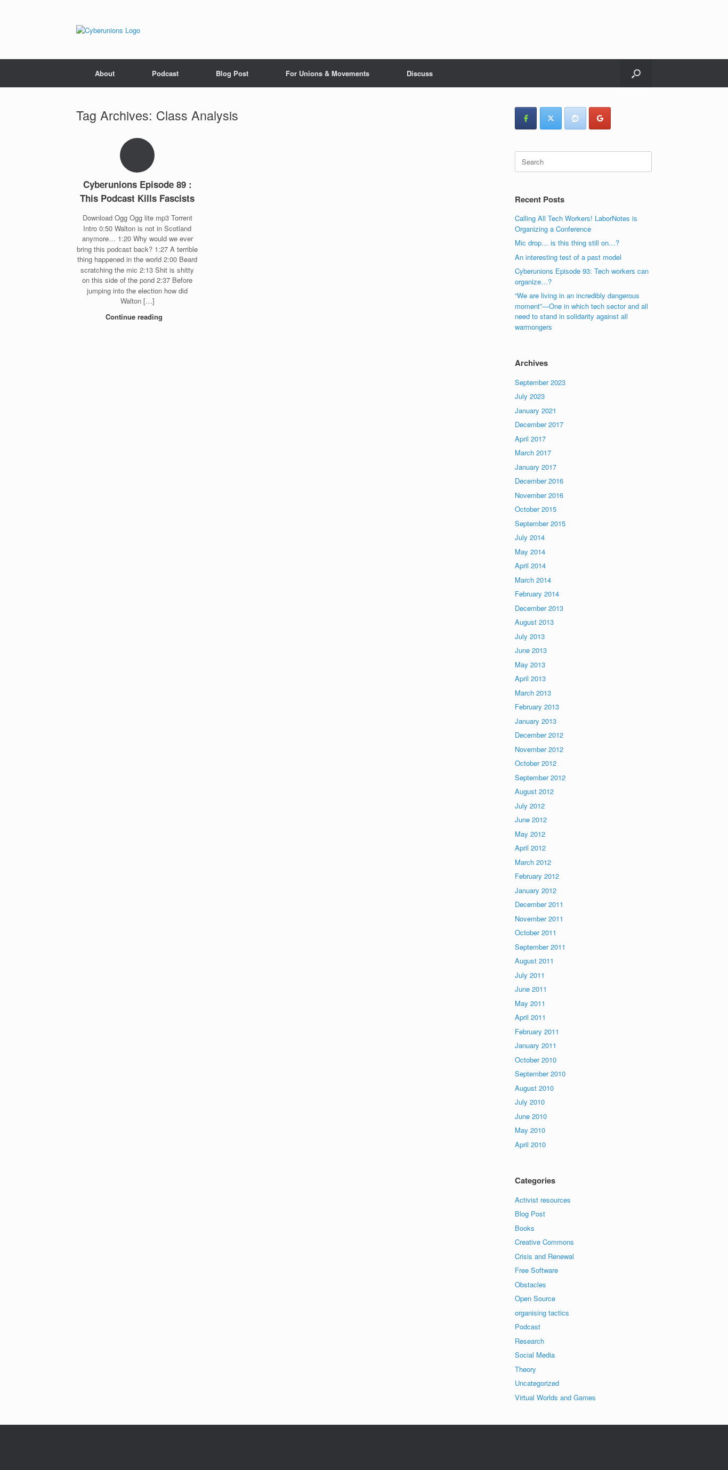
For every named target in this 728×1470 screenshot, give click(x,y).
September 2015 (540, 523)
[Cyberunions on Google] (600, 118)
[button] (636, 73)
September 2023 (540, 382)
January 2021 (535, 410)
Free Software (536, 1270)
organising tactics (542, 1313)
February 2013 (537, 706)
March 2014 (533, 580)
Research (529, 1341)
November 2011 (539, 918)
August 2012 (534, 791)
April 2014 (530, 565)
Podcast (165, 73)
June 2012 (531, 819)
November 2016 (539, 495)
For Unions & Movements (327, 73)
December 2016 (539, 481)
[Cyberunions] (108, 29)
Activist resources (543, 1200)
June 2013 (531, 650)
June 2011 (531, 989)
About (105, 73)
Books (525, 1228)
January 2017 (535, 467)
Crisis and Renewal (544, 1256)
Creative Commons (544, 1242)
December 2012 (539, 735)
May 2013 (530, 664)
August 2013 (534, 622)
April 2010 (530, 1144)
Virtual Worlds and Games (555, 1397)
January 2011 (535, 1045)
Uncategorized (537, 1383)
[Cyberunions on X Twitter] (551, 118)
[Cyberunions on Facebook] (526, 118)
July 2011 (530, 975)
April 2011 (530, 1017)
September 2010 (540, 1073)
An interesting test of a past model (568, 257)
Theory (525, 1369)
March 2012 (533, 862)
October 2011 (535, 932)
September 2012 (540, 777)
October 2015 (535, 509)
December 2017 (539, 424)
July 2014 (530, 537)
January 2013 (535, 721)
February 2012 (537, 876)
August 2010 (534, 1088)
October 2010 (535, 1060)
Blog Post (232, 73)
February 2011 (537, 1031)
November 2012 (539, 749)
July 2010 (530, 1102)
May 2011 (530, 1003)
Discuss (420, 73)
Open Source (535, 1298)
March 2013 (533, 693)
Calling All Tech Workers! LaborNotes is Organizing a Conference (576, 223)
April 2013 (530, 678)
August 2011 (534, 961)
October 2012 (535, 763)
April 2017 (530, 439)
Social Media (535, 1355)
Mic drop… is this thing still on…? (567, 243)
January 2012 (535, 890)
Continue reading (135, 317)
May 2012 (530, 834)
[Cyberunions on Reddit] (575, 118)
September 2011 (540, 947)
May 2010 (530, 1130)
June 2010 (531, 1116)
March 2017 (533, 452)
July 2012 (530, 806)
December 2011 (539, 904)
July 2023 (530, 396)
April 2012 (530, 848)
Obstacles (530, 1284)
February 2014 (537, 594)
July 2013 (530, 636)
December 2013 (539, 608)
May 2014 (530, 551)
